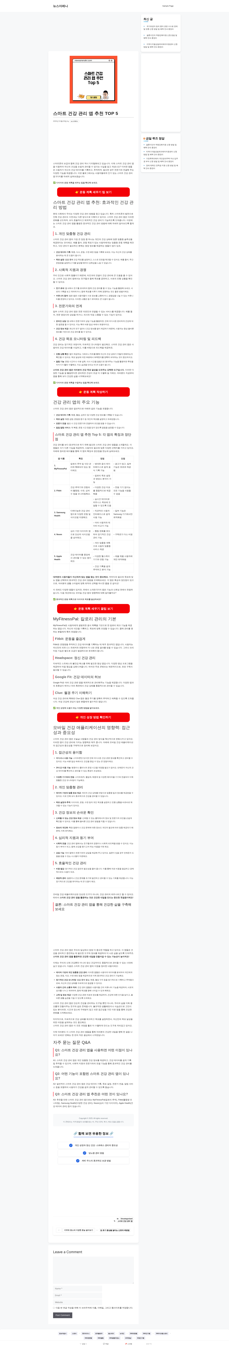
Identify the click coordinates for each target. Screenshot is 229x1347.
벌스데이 (111, 1333)
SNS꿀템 (101, 1338)
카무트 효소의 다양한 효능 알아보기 (78, 1230)
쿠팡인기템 (140, 1338)
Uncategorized (127, 1219)
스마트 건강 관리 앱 (125, 1221)
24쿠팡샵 (128, 1338)
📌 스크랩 (128, 1344)
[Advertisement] (93, 31)
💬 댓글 (106, 1344)
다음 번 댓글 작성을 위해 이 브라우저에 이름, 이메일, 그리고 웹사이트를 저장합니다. (94, 1308)
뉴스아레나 (60, 6)
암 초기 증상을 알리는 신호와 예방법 (115, 1230)
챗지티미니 (85, 1333)
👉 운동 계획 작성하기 (93, 391)
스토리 (74, 1333)
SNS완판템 (88, 1338)
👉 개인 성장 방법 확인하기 (93, 717)
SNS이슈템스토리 (161, 1333)
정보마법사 (62, 1333)
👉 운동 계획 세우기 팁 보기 (93, 192)
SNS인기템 (146, 1333)
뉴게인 (122, 1333)
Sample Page (168, 6)
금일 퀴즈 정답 (155, 138)
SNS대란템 (133, 1333)
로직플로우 (98, 1333)
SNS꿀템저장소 (114, 1338)
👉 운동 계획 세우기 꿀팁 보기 (93, 608)
